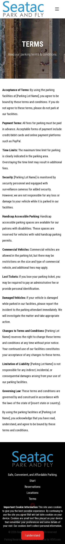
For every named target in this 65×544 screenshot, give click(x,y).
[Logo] (23, 9)
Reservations (32, 486)
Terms (32, 499)
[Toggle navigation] (57, 9)
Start (33, 480)
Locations (32, 492)
